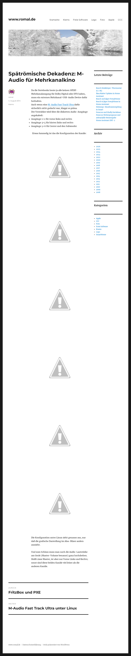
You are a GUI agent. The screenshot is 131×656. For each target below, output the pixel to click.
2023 (98, 155)
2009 (98, 190)
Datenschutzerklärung (32, 645)
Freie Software (80, 20)
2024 (98, 152)
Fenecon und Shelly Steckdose (108, 112)
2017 (98, 168)
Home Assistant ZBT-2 (105, 120)
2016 (98, 171)
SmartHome (101, 235)
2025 (98, 149)
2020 (98, 160)
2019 (98, 163)
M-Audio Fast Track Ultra (61, 104)
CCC (120, 20)
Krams (66, 20)
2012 (98, 181)
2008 (98, 192)
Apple (111, 20)
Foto (102, 20)
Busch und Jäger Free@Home (108, 99)
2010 (98, 187)
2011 (98, 184)
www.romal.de (22, 19)
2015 (98, 173)
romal (10, 97)
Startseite (54, 20)
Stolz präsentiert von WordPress (56, 645)
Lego (93, 20)
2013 (98, 179)
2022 (98, 157)
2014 (98, 176)
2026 (98, 146)
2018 (98, 165)
